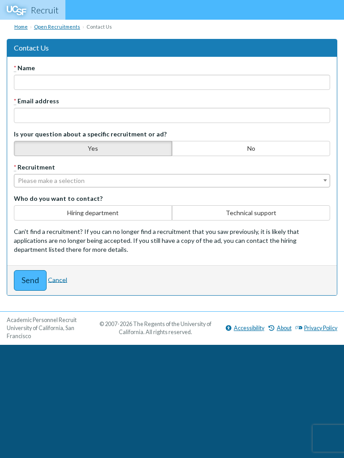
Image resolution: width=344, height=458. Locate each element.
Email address (36, 101)
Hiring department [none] (93, 212)
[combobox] (172, 180)
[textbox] (172, 180)
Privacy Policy (320, 328)
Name (24, 68)
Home (21, 27)
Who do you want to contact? (58, 198)
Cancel (57, 279)
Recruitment (34, 167)
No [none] (251, 148)
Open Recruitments (57, 27)
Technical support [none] (251, 212)
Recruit (45, 9)
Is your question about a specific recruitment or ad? (90, 134)
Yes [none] (93, 148)
